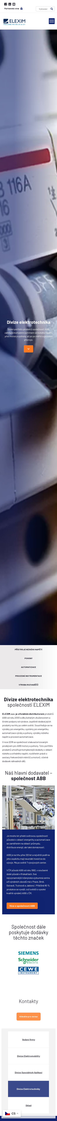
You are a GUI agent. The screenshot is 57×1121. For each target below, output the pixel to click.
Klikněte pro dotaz (28, 1014)
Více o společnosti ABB (22, 905)
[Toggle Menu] (51, 21)
